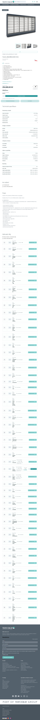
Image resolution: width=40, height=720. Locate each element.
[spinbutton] (3, 96)
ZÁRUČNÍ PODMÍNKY (5, 714)
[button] (18, 46)
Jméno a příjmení (5, 644)
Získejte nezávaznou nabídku (7, 665)
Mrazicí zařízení (5, 683)
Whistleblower (4, 715)
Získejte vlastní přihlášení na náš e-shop (9, 666)
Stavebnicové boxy (5, 685)
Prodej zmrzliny (5, 684)
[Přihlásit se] (32, 1)
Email (3, 640)
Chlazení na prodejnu (6, 681)
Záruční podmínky (24, 670)
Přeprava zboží (23, 665)
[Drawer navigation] (37, 1)
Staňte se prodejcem (5, 664)
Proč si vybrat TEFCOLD (24, 664)
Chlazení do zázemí (5, 682)
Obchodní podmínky (5, 711)
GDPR (3, 708)
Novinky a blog (23, 668)
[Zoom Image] (20, 25)
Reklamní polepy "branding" (25, 666)
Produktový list (35, 88)
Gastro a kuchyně (5, 687)
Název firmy (4, 647)
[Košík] (34, 1)
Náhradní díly (4, 688)
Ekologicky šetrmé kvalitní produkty (26, 667)
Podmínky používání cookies (7, 710)
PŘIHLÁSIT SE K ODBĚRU (8, 657)
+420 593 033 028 (26, 691)
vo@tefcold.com (25, 692)
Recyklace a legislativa (6, 712)
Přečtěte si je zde (5, 654)
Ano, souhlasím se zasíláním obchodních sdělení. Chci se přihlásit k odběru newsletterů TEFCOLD (19, 651)
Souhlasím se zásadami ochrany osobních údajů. (11, 653)
